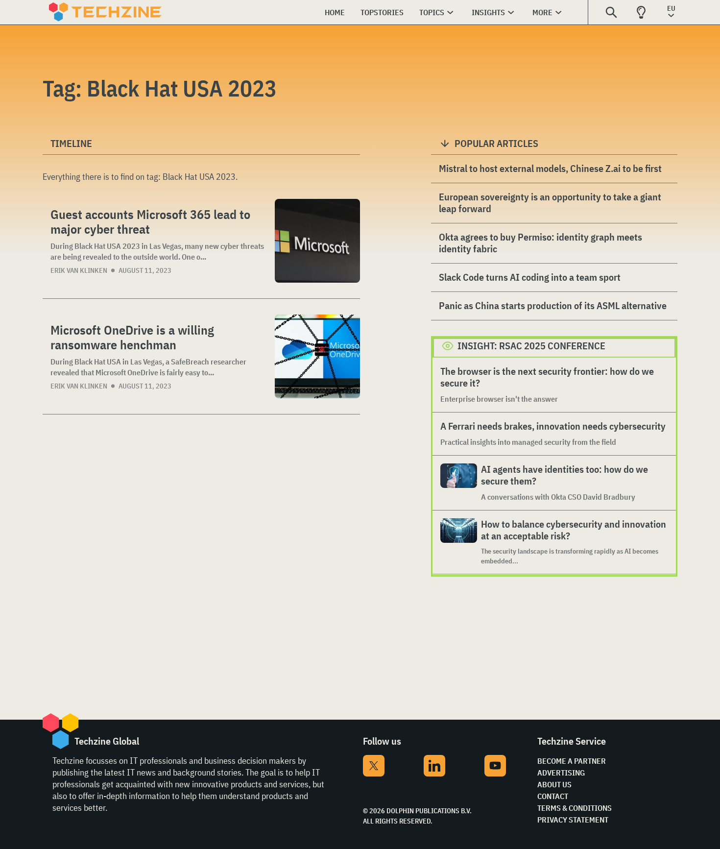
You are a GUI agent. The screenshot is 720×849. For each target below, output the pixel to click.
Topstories (382, 12)
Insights (488, 12)
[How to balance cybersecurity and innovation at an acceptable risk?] (458, 542)
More (542, 12)
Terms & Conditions (574, 808)
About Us (554, 784)
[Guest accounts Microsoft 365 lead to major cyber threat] (317, 241)
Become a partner (571, 761)
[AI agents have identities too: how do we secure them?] (458, 482)
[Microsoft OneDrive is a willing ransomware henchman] (317, 356)
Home (335, 12)
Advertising (561, 772)
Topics (431, 12)
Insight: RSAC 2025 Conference (531, 345)
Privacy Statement (572, 820)
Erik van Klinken (78, 270)
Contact (552, 796)
